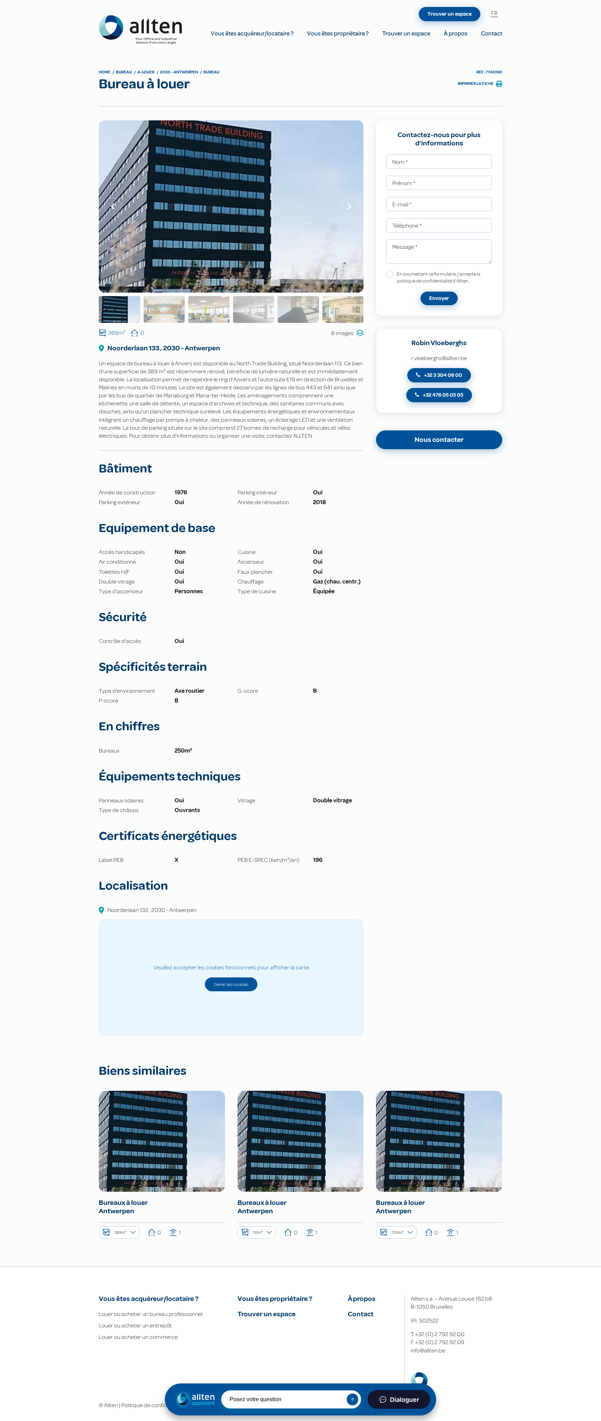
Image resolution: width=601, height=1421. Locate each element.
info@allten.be (428, 1350)
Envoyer (439, 298)
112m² (258, 1232)
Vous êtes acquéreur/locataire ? (252, 33)
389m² (120, 1232)
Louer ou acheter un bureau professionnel (150, 1314)
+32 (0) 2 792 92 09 (439, 1342)
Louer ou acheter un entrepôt (135, 1325)
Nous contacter (439, 439)
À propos (455, 33)
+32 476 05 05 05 (442, 395)
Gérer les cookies (231, 984)
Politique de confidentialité (154, 1405)
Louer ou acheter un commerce (138, 1337)
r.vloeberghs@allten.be (439, 358)
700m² (397, 1232)
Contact (491, 33)
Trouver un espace (406, 33)
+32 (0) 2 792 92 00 (440, 1334)
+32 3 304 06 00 (442, 375)
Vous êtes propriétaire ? (338, 33)
